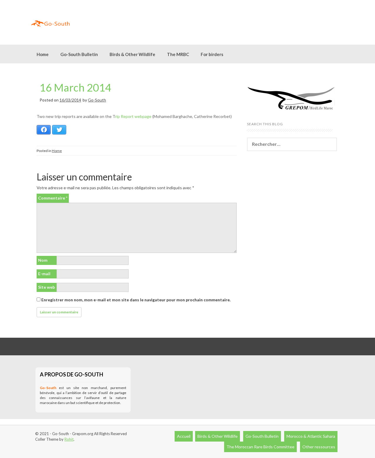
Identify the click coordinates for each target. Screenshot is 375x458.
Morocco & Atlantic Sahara (311, 436)
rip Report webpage (133, 116)
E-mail (44, 273)
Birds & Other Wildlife (217, 436)
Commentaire (52, 197)
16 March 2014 (75, 87)
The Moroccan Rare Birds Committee (260, 446)
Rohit (69, 439)
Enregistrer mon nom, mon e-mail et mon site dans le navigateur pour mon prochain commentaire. (136, 299)
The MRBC (178, 54)
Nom (42, 260)
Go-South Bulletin (79, 54)
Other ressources (318, 446)
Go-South (97, 99)
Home (43, 54)
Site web (46, 287)
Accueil (183, 436)
